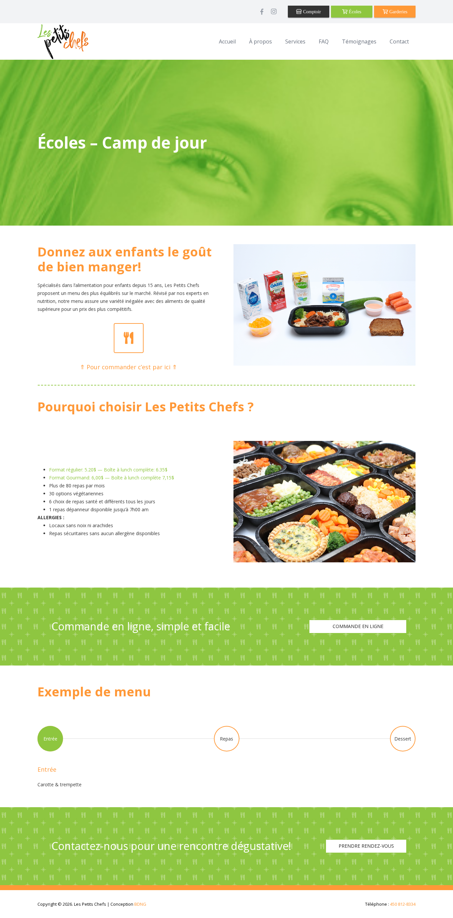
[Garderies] (395, 12)
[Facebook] (262, 12)
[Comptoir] (308, 12)
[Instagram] (274, 12)
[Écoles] (351, 12)
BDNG (140, 904)
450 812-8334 (403, 904)
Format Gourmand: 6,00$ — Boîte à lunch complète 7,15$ (111, 477)
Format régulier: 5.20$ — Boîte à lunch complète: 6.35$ (108, 469)
